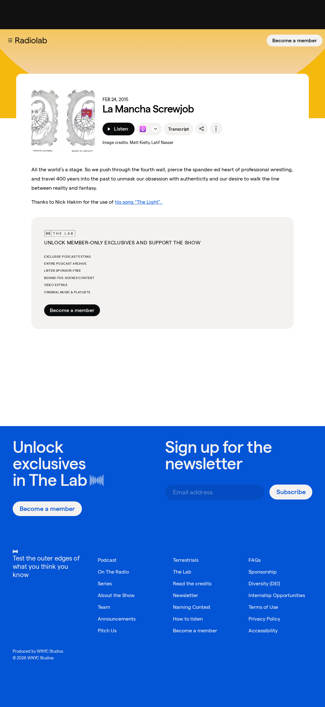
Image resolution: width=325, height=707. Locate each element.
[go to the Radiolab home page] (32, 40)
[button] (10, 40)
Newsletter (185, 595)
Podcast (107, 560)
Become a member (294, 40)
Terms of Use (263, 607)
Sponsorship (263, 571)
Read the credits (192, 583)
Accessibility (263, 630)
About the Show (116, 595)
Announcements (117, 619)
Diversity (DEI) (264, 583)
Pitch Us (107, 630)
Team (104, 607)
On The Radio (113, 571)
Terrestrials (185, 560)
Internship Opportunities (277, 595)
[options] (216, 129)
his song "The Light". (139, 202)
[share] (201, 129)
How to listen (188, 619)
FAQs (255, 560)
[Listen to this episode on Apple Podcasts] (142, 129)
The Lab (58, 480)
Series (105, 583)
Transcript (178, 129)
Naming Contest (191, 607)
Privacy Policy (264, 619)
